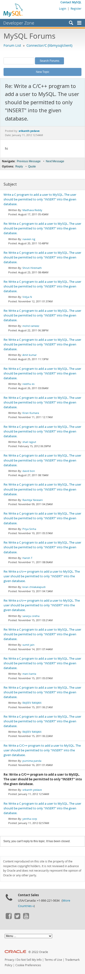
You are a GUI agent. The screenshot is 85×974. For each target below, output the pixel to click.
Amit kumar (29, 355)
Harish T (27, 558)
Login (62, 8)
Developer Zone (18, 23)
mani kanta (29, 673)
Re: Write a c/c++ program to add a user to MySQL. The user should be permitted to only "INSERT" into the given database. (42, 576)
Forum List (12, 45)
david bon (28, 471)
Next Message (55, 161)
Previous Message (29, 161)
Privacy (9, 960)
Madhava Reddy (32, 210)
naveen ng (28, 239)
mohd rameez (30, 326)
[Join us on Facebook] (8, 918)
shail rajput (29, 442)
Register (76, 8)
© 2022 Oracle (38, 952)
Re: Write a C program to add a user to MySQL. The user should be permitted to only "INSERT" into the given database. (42, 228)
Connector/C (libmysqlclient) (49, 45)
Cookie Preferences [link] (28, 965)
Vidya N (27, 297)
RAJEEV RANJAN (31, 702)
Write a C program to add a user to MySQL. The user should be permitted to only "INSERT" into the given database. (40, 199)
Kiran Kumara (30, 413)
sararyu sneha (30, 616)
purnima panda (31, 760)
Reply (19, 166)
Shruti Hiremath (32, 268)
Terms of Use (53, 960)
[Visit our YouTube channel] (26, 918)
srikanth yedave (32, 789)
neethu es (28, 384)
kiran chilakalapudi (34, 587)
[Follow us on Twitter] (17, 918)
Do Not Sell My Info (29, 960)
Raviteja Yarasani (32, 500)
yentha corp (29, 818)
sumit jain (28, 644)
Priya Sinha (29, 529)
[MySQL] (13, 10)
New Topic (42, 72)
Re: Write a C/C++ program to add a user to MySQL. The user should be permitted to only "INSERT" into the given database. (42, 750)
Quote (32, 166)
